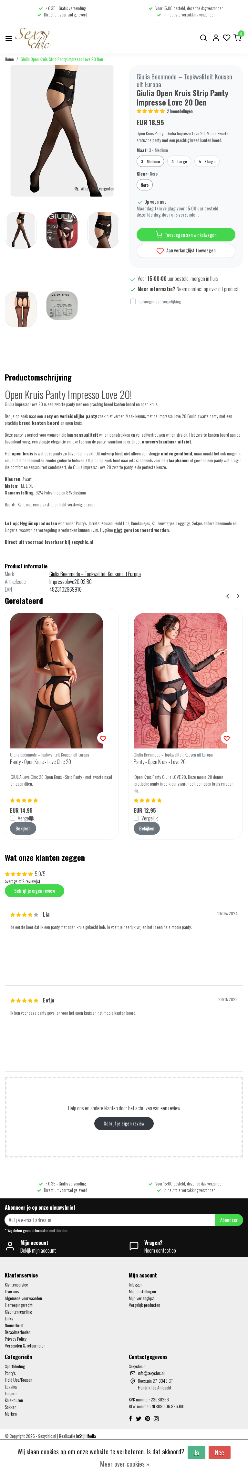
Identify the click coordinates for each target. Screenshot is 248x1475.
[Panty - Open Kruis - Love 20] (185, 680)
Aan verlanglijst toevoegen (190, 250)
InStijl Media (85, 1436)
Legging (11, 1386)
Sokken (10, 1406)
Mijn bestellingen (142, 1291)
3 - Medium (150, 161)
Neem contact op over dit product (208, 289)
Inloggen (135, 1284)
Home (9, 59)
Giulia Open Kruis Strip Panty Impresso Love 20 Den (62, 59)
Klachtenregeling (18, 1311)
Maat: (152, 150)
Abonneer (229, 1219)
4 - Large (179, 161)
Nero (145, 184)
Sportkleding (15, 1366)
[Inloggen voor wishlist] (103, 738)
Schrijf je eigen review (34, 890)
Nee (219, 1452)
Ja (196, 1452)
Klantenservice (16, 1284)
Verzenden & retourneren (25, 1345)
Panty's (10, 1372)
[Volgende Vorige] (238, 595)
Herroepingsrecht (19, 1304)
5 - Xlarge (207, 161)
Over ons (12, 1291)
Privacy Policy (15, 1338)
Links (9, 1318)
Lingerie (11, 1393)
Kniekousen (14, 1400)
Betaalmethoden (18, 1331)
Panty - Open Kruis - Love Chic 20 (40, 762)
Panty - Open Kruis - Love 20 (160, 762)
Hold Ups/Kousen (18, 1379)
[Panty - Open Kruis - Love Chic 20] (62, 680)
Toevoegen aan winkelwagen (191, 234)
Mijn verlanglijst (141, 1298)
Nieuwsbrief (14, 1325)
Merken (11, 1413)
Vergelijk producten (144, 1304)
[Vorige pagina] (228, 595)
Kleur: (147, 173)
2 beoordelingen (180, 111)
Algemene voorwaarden (23, 1298)
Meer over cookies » (125, 1464)
